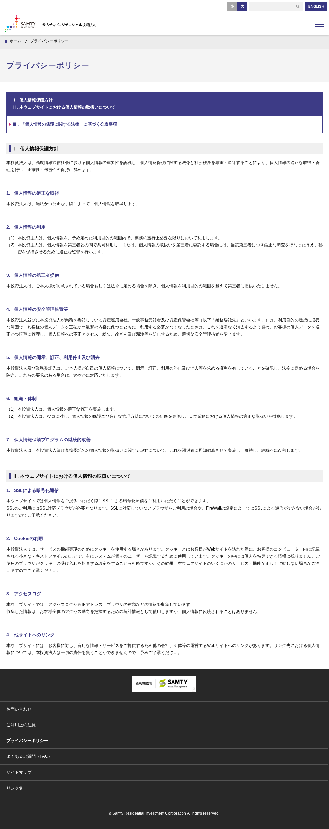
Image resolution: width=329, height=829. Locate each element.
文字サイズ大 (242, 6)
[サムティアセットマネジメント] (164, 690)
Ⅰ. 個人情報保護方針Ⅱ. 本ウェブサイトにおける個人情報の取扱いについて (64, 103)
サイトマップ (18, 772)
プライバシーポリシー (27, 740)
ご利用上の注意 (21, 724)
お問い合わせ (18, 709)
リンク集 (14, 788)
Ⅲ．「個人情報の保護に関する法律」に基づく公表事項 (65, 124)
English (316, 6)
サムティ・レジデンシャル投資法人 (53, 24)
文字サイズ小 (232, 6)
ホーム (15, 41)
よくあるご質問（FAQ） (29, 756)
